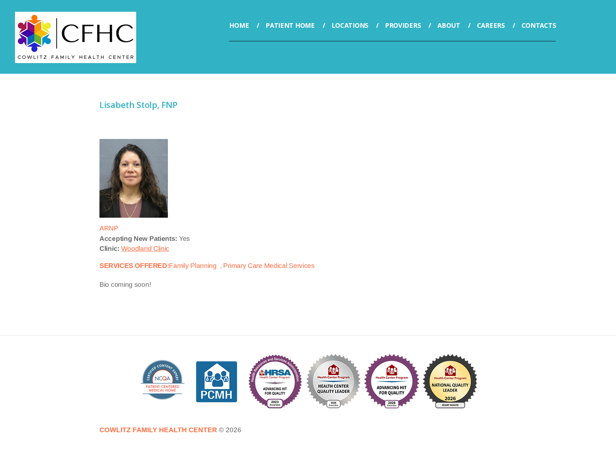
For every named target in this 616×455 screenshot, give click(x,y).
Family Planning (193, 265)
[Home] (75, 16)
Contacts (539, 25)
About (448, 25)
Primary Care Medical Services (268, 265)
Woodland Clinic (145, 248)
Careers (491, 25)
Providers (403, 25)
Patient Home (290, 25)
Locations (350, 25)
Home (239, 25)
